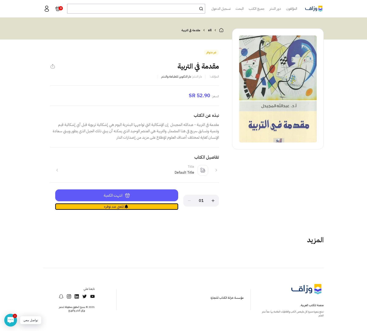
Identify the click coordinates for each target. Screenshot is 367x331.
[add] (213, 201)
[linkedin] (77, 296)
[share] (52, 66)
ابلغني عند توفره (114, 206)
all (210, 30)
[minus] (189, 201)
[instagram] (69, 296)
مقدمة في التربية (190, 30)
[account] (46, 8)
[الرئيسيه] (221, 30)
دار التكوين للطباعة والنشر (176, 76)
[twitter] (84, 296)
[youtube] (92, 296)
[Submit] (200, 8)
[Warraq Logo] (314, 8)
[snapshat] (61, 296)
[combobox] (136, 9)
